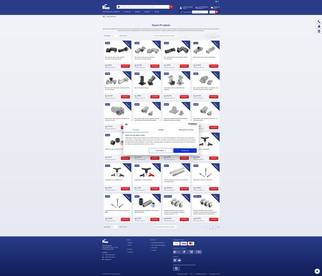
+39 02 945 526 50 (109, 257)
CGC (191, 273)
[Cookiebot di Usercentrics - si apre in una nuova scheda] (189, 124)
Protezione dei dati (201, 273)
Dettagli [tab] (161, 129)
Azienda (137, 11)
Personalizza (160, 150)
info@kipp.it (107, 259)
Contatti (154, 250)
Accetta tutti (185, 150)
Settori (156, 11)
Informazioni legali (182, 273)
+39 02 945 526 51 (109, 254)
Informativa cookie (214, 273)
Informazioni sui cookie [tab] (186, 129)
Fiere (129, 245)
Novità (130, 242)
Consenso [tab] (136, 129)
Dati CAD (154, 247)
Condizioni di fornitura (158, 242)
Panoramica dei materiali (158, 245)
